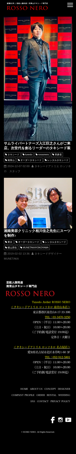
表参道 (58, 154)
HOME (24, 389)
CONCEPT (50, 389)
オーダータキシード (31, 160)
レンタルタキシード (57, 160)
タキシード (13, 154)
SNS (32, 401)
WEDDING (64, 395)
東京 (10, 242)
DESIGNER (64, 389)
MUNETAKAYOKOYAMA (36, 247)
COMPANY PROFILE (22, 395)
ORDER (40, 395)
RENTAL (51, 395)
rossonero (43, 154)
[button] (70, 5)
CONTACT (43, 401)
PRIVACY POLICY (60, 401)
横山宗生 (12, 247)
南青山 (11, 160)
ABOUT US (36, 389)
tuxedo (28, 154)
